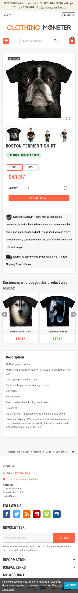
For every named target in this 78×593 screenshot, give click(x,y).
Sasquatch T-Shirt (57, 331)
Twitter (16, 514)
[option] (20, 318)
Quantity (13, 187)
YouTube (37, 514)
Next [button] (73, 314)
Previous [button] (4, 314)
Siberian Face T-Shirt (20, 331)
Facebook (6, 514)
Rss (26, 514)
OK (65, 538)
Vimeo (47, 514)
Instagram (57, 514)
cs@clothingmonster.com (52, 7)
